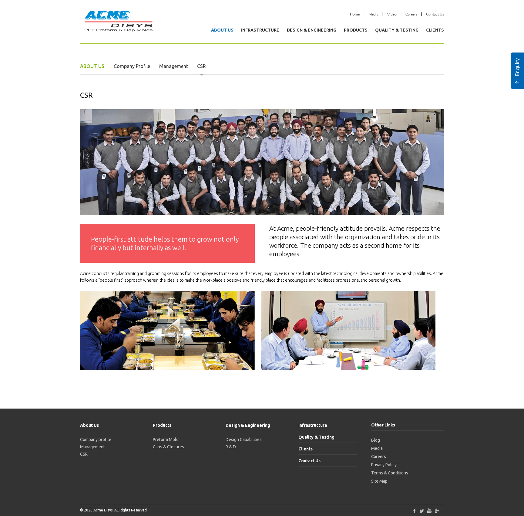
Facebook (414, 511)
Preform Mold (166, 439)
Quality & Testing (396, 30)
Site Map (379, 481)
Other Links (383, 425)
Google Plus (437, 511)
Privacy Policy (384, 464)
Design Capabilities (244, 439)
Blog (375, 440)
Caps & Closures (168, 446)
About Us (222, 30)
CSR (201, 66)
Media (373, 14)
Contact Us (435, 14)
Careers (411, 14)
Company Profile (132, 66)
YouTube (429, 511)
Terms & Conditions (389, 472)
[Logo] (119, 21)
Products (356, 30)
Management (173, 66)
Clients (435, 30)
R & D (231, 446)
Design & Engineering (311, 30)
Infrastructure (260, 30)
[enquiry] (517, 71)
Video (392, 14)
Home (355, 14)
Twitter (422, 511)
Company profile (95, 439)
